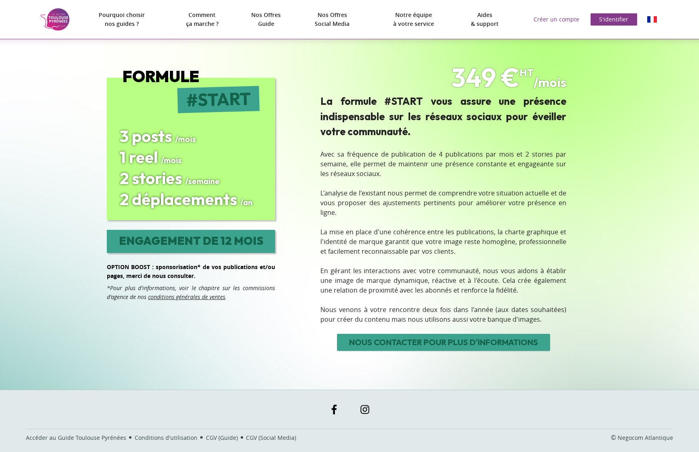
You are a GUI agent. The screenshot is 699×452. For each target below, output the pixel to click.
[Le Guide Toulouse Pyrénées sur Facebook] (334, 409)
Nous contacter (443, 342)
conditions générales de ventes (186, 297)
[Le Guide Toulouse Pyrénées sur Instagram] (365, 409)
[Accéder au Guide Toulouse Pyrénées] (55, 19)
